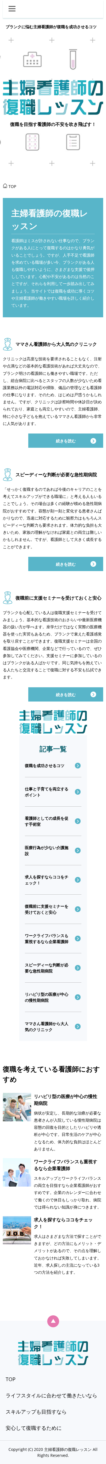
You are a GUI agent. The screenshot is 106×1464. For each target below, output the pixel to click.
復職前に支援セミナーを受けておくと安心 (58, 598)
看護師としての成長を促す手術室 (46, 821)
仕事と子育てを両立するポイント (46, 792)
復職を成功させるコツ (44, 765)
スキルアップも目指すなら (36, 1411)
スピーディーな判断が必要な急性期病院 (56, 474)
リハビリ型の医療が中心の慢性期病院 (46, 997)
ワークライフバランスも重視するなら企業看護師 (46, 938)
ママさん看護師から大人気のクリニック (56, 344)
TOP (11, 1379)
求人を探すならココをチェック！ (46, 880)
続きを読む (66, 440)
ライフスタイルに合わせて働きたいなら (51, 1395)
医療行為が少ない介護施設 (46, 850)
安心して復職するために (34, 1427)
